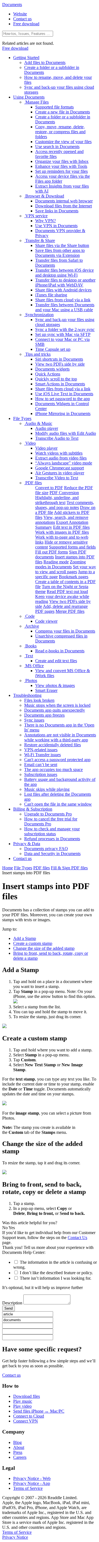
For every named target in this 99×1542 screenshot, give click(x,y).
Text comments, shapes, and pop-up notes (64, 505)
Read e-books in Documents (59, 650)
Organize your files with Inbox (62, 161)
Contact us (22, 18)
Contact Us (77, 1237)
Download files (26, 1396)
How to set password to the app (62, 398)
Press (17, 1452)
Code (29, 616)
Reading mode (56, 562)
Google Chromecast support (59, 468)
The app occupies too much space (53, 769)
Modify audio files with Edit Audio (65, 433)
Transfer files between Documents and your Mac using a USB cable (64, 307)
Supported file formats (54, 107)
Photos (30, 680)
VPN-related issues (40, 749)
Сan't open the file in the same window (58, 804)
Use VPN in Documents (56, 225)
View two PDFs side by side (60, 364)
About (18, 1447)
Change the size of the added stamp (44, 948)
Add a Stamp (24, 938)
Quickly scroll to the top (56, 379)
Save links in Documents (56, 210)
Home (7, 867)
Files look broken (39, 700)
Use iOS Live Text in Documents (64, 393)
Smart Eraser (46, 690)
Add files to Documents (44, 62)
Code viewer (46, 621)
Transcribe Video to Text (56, 477)
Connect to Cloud (28, 1416)
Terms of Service (28, 1488)
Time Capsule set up (52, 349)
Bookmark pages (73, 576)
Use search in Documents (57, 146)
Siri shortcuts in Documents (59, 359)
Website (20, 14)
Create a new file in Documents (62, 112)
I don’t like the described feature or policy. (56, 1272)
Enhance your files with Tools (61, 166)
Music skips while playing (47, 789)
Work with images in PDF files (62, 532)
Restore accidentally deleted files (52, 744)
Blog (17, 1442)
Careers (19, 1457)
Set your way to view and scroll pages (65, 569)
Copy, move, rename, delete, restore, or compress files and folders (60, 131)
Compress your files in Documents (65, 631)
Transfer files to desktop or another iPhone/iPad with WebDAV (65, 282)
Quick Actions (47, 374)
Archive (31, 626)
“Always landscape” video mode (63, 463)
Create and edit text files (56, 660)
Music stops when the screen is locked (57, 705)
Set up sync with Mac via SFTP (62, 334)
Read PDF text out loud (67, 591)
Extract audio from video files (61, 458)
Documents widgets (52, 369)
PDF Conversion (64, 492)
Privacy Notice (15, 1537)
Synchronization (39, 314)
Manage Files (36, 102)
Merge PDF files (70, 611)
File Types (22, 418)
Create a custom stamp (32, 943)
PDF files (33, 482)
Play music (22, 1401)
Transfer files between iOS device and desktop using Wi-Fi (64, 272)
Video (30, 443)
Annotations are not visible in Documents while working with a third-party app (60, 737)
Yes (12, 1227)
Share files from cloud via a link (62, 299)
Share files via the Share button (62, 245)
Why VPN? (45, 220)
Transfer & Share (39, 240)
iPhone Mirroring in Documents (62, 413)
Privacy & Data (26, 843)
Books (30, 646)
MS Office (34, 665)
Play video (22, 1406)
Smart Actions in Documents (60, 384)
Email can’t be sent (40, 764)
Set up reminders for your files (61, 171)
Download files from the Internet (63, 206)
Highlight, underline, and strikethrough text (57, 500)
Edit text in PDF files (71, 527)
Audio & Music (38, 423)
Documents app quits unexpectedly (54, 710)
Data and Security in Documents (52, 853)
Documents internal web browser (64, 201)
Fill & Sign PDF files (69, 867)
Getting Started (26, 57)
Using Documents (29, 97)
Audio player (46, 428)
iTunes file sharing (51, 295)
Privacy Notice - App (31, 1483)
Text (28, 655)
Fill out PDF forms (51, 552)
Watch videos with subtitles (58, 453)
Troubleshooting (27, 695)
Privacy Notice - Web (32, 1478)
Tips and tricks (37, 354)
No (5, 1227)
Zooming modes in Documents (60, 564)
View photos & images (55, 685)
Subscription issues (40, 774)
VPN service (36, 215)
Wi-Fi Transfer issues (42, 754)
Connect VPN (25, 1421)
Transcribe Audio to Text (56, 438)
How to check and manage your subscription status (52, 831)
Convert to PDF (49, 487)
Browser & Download (44, 196)
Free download (26, 23)
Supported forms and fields (72, 547)
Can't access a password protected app (57, 759)
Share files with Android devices (63, 290)
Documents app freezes (44, 715)
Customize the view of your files (63, 141)
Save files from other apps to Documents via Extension (60, 253)
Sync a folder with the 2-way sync (65, 329)
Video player (46, 448)
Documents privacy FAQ (46, 848)
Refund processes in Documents (52, 838)
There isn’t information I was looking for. (55, 1278)
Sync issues (34, 720)
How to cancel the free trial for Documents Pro (50, 821)
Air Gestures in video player (59, 473)
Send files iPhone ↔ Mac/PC (38, 1411)
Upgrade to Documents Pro (48, 814)
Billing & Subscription (32, 809)
